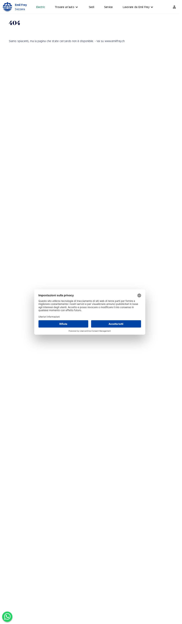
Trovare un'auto (64, 7)
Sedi (91, 7)
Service (108, 7)
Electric (40, 7)
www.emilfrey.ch (115, 41)
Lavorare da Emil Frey (136, 7)
